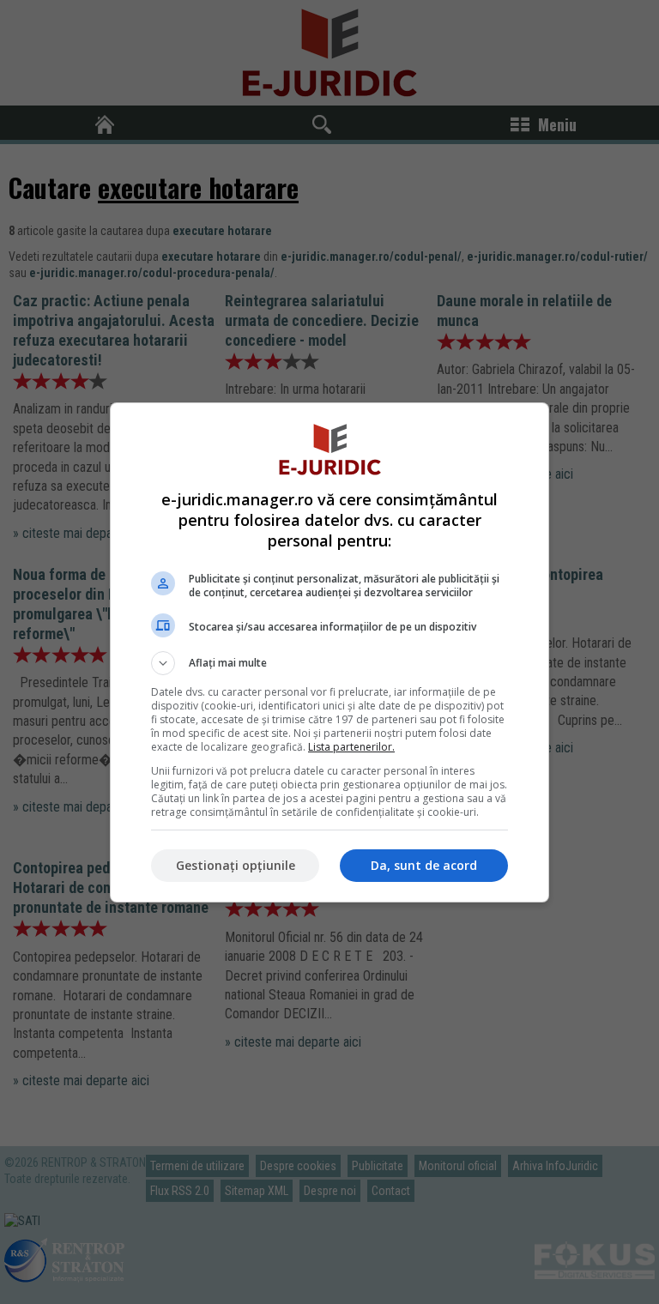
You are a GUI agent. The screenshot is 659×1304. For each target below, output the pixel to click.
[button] (329, 663)
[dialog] (329, 652)
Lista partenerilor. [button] (351, 747)
